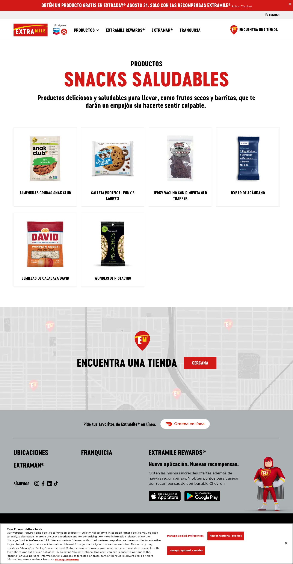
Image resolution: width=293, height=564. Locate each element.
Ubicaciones (31, 452)
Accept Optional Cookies (186, 550)
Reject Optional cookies (226, 536)
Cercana (200, 362)
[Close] (286, 543)
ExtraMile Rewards (125, 30)
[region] (146, 543)
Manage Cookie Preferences (185, 536)
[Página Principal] (40, 30)
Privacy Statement (67, 560)
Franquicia (190, 30)
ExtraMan (162, 30)
